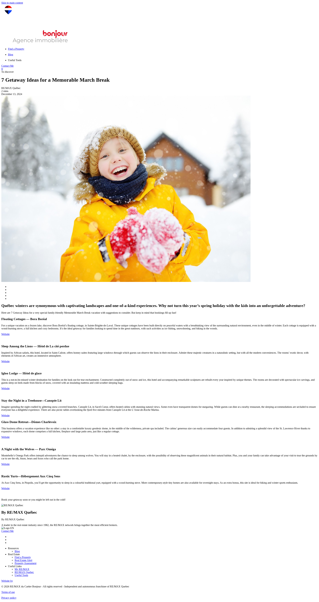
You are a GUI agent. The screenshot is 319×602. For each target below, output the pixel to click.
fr (2, 68)
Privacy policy (8, 597)
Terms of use (8, 592)
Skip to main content (12, 2)
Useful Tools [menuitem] (14, 60)
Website (5, 334)
